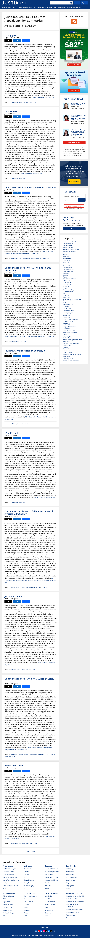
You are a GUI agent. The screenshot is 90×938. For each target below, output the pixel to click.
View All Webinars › (74, 143)
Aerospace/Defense (68, 243)
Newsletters (62, 7)
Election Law (66, 286)
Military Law (66, 328)
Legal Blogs (49, 899)
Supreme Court (8, 904)
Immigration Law (68, 304)
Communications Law (69, 267)
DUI (25, 877)
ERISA (64, 293)
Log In (77, 3)
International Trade (68, 314)
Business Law (67, 258)
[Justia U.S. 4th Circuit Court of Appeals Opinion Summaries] (10, 2)
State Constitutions (30, 896)
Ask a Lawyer (17, 7)
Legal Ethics (66, 323)
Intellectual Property (68, 310)
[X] (51, 931)
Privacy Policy (59, 935)
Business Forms (50, 902)
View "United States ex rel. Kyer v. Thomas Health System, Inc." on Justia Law (29, 337)
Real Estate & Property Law (71, 343)
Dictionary (69, 869)
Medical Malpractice (68, 325)
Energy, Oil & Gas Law (69, 288)
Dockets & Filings (8, 913)
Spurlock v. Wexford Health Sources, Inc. (25, 350)
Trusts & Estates (67, 352)
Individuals (28, 866)
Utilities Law (66, 356)
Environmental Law (68, 291)
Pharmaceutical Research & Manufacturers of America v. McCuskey (28, 512)
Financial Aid (70, 874)
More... (5, 888)
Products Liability (68, 338)
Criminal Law (14, 102)
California (27, 904)
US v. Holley (10, 111)
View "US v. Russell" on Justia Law (44, 497)
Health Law (21, 102)
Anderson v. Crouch (14, 765)
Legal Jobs (48, 896)
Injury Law (66, 306)
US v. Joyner (10, 35)
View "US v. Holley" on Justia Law (31, 173)
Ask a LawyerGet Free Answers (71, 218)
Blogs (68, 883)
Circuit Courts (7, 907)
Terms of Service (49, 935)
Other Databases (51, 893)
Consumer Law (67, 273)
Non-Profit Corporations (70, 332)
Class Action (20, 424)
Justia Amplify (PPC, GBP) (74, 909)
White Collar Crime (31, 102)
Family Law (66, 295)
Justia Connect (17, 935)
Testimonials (70, 915)
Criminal (26, 872)
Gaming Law (66, 297)
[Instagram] (44, 931)
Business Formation (51, 869)
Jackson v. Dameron (14, 596)
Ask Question (74, 229)
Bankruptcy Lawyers (9, 869)
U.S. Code (6, 899)
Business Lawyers (8, 872)
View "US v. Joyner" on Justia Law (43, 97)
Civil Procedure (14, 341)
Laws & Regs (51, 7)
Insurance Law (67, 308)
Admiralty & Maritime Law (70, 242)
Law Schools (41, 7)
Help (40, 935)
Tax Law (65, 347)
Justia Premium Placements (75, 902)
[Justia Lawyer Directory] (54, 931)
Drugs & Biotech (15, 587)
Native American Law (69, 330)
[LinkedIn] (36, 931)
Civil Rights (13, 424)
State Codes (28, 899)
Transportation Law (68, 351)
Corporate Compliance (69, 279)
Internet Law (66, 316)
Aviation (65, 253)
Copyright (65, 277)
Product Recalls (50, 904)
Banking (65, 255)
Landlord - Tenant (68, 321)
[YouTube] (39, 931)
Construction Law (68, 271)
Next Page (30, 851)
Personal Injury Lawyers (11, 886)
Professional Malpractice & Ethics (72, 340)
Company (35, 935)
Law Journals (70, 880)
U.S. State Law (29, 893)
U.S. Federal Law (9, 893)
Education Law (67, 284)
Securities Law (67, 345)
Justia (47, 927)
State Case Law (29, 902)
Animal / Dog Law (68, 247)
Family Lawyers (8, 883)
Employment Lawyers (10, 877)
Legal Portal (26, 935)
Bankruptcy (66, 256)
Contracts (65, 275)
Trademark (66, 349)
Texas (26, 913)
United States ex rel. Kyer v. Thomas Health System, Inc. (27, 269)
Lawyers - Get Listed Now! (74, 206)
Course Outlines (71, 877)
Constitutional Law (15, 258)
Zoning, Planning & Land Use (71, 360)
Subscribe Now (74, 182)
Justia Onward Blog (72, 912)
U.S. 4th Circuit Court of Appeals (72, 354)
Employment (49, 874)
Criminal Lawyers (8, 874)
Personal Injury (67, 336)
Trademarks (49, 910)
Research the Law (29, 7)
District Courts (7, 910)
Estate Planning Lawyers (11, 880)
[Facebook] (41, 931)
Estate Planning (29, 880)
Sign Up (84, 3)
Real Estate (48, 883)
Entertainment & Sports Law (71, 290)
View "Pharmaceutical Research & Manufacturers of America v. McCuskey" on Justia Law (30, 580)
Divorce (26, 874)
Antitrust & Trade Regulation (71, 249)
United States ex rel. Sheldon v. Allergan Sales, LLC (29, 680)
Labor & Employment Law (70, 319)
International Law (68, 312)
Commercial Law (67, 266)
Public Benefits (33, 843)
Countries (48, 913)
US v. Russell (11, 433)
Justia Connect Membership (75, 896)
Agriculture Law (67, 245)
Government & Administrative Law (31, 258)
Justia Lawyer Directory (73, 899)
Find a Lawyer (6, 7)
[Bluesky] (49, 931)
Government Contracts (69, 301)
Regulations (7, 902)
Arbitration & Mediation (69, 251)
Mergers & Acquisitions (69, 327)
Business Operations (52, 872)
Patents (65, 334)
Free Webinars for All (73, 99)
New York (27, 910)
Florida (26, 907)
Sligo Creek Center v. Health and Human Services (30, 187)
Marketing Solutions (74, 7)
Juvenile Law (66, 317)
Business (48, 866)
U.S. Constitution (8, 896)
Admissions (70, 872)
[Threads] (46, 931)
